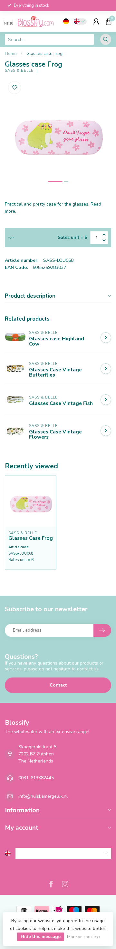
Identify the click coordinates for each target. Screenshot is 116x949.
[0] (108, 21)
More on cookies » (84, 936)
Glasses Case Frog (30, 538)
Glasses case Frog (44, 54)
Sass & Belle (19, 70)
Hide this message (41, 936)
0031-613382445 (36, 778)
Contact (58, 685)
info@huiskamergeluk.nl (43, 796)
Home (11, 54)
